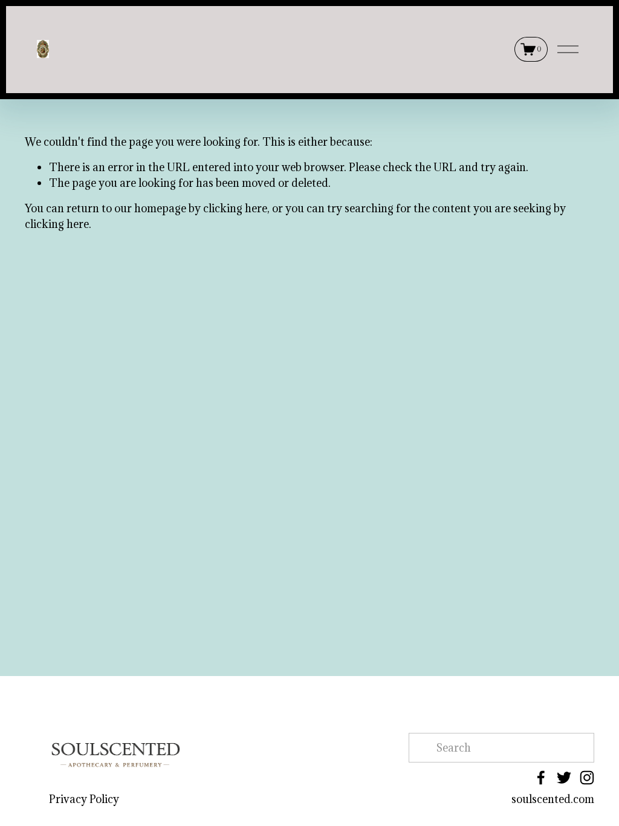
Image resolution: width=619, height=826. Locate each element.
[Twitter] (564, 777)
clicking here (235, 208)
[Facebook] (541, 777)
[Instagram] (587, 777)
